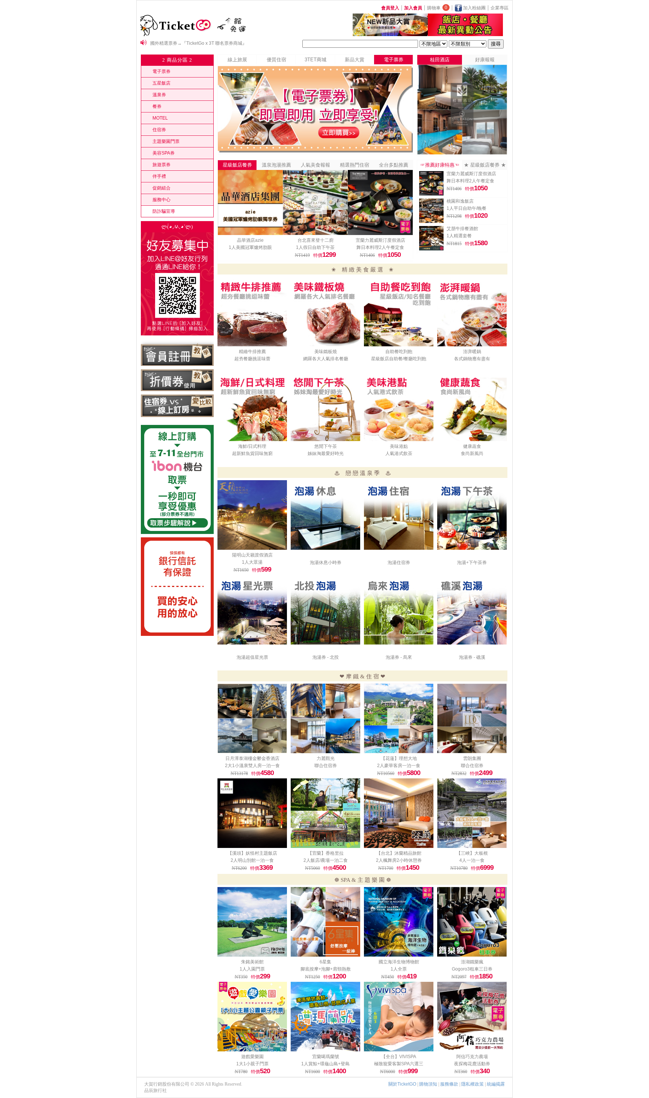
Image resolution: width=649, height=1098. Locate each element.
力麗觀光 (326, 758)
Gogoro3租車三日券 (472, 969)
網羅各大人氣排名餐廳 (325, 358)
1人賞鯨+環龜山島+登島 (325, 1063)
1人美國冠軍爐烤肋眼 (250, 247)
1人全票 (399, 969)
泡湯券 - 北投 (325, 657)
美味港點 (399, 446)
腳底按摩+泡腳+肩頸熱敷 (325, 969)
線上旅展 (237, 59)
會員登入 (390, 8)
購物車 (437, 8)
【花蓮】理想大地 (399, 758)
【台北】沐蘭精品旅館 (398, 853)
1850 (485, 976)
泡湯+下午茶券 (472, 562)
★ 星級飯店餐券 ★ (485, 165)
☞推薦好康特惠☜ (439, 165)
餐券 (156, 106)
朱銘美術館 (252, 962)
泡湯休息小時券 (325, 562)
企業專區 (500, 8)
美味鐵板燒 (325, 351)
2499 (485, 772)
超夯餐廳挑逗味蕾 (252, 358)
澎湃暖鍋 (472, 351)
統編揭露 (496, 1084)
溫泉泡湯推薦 (276, 165)
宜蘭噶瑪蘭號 (325, 1056)
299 (265, 976)
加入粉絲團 (474, 8)
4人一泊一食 (471, 860)
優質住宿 (276, 59)
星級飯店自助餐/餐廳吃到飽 (398, 358)
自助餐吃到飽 (398, 351)
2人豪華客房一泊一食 (398, 765)
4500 (339, 867)
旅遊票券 (161, 164)
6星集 (325, 962)
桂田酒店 (440, 59)
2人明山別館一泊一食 (252, 860)
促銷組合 (161, 188)
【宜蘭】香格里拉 (326, 853)
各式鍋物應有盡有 (472, 358)
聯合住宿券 (325, 765)
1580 (481, 243)
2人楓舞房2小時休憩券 (399, 860)
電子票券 (161, 71)
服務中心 (161, 199)
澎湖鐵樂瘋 (472, 962)
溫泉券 (159, 94)
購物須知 (428, 1084)
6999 (487, 867)
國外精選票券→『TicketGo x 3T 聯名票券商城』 (198, 43)
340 (485, 1071)
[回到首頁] (177, 34)
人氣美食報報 (315, 165)
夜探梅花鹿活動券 (472, 1063)
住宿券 (159, 129)
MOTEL (160, 118)
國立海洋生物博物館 (399, 962)
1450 (412, 867)
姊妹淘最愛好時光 (326, 453)
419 (411, 976)
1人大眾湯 (252, 562)
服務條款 (449, 1084)
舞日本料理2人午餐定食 (380, 247)
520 (265, 1071)
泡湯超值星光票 (252, 657)
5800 (413, 772)
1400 (339, 1071)
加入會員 (413, 8)
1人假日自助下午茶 (315, 247)
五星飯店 (161, 83)
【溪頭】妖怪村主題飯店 (252, 853)
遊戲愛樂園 (252, 1056)
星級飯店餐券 (237, 165)
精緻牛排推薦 (252, 351)
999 (413, 1071)
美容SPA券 (163, 153)
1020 (481, 215)
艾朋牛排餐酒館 (462, 228)
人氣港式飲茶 (398, 453)
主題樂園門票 (166, 141)
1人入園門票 (252, 969)
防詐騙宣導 (163, 211)
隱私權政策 (472, 1084)
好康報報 (485, 59)
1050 (394, 254)
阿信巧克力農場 (472, 1056)
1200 (339, 976)
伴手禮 (159, 176)
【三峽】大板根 (472, 853)
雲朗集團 (472, 758)
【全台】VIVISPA (398, 1056)
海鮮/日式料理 (252, 446)
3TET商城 (315, 59)
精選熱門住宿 (354, 165)
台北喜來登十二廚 (315, 240)
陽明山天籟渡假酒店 (252, 555)
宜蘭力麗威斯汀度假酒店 (380, 240)
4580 (267, 772)
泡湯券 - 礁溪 (472, 657)
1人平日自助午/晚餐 (466, 208)
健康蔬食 (472, 446)
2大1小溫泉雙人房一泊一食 (252, 765)
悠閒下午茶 (325, 446)
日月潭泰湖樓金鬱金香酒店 (252, 758)
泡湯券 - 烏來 (399, 657)
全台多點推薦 (393, 165)
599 (266, 569)
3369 (266, 867)
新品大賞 (354, 59)
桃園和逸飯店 (460, 201)
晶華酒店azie (250, 240)
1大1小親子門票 (252, 1063)
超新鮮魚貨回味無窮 (252, 453)
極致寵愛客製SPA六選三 (398, 1063)
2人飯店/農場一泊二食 (325, 860)
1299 (329, 254)
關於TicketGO (402, 1084)
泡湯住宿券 (399, 562)
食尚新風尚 (472, 453)
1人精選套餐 (459, 235)
